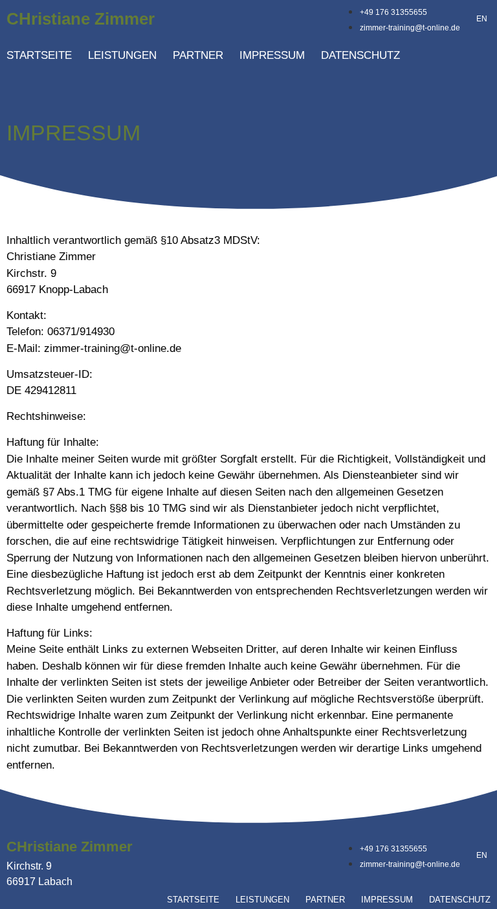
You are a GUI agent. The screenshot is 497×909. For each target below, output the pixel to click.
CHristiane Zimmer (80, 18)
